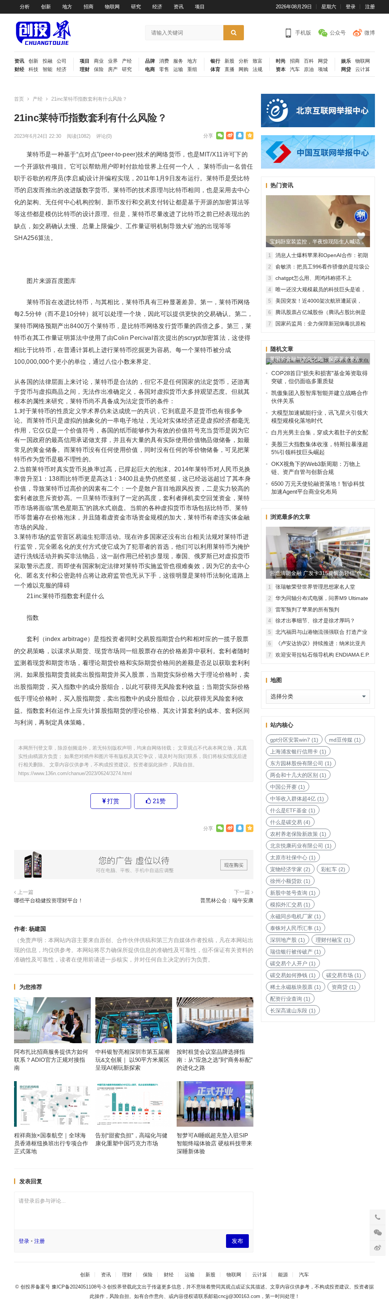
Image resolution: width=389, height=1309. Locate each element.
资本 (281, 69)
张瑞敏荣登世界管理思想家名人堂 (315, 587)
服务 (178, 61)
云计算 (362, 69)
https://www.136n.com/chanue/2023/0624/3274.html (75, 773)
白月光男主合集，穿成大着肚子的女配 (319, 432)
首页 (19, 99)
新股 (229, 61)
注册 (370, 6)
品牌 (150, 61)
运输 (178, 69)
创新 (46, 6)
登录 (351, 6)
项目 (200, 6)
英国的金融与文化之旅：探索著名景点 (315, 359)
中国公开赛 (287, 787)
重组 (192, 69)
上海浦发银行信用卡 (298, 751)
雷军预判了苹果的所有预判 (307, 609)
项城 (323, 69)
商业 (99, 61)
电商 (150, 69)
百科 (309, 61)
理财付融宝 (333, 940)
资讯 (178, 6)
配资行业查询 (290, 999)
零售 (164, 69)
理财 (85, 69)
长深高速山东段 (293, 1010)
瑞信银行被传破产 (295, 952)
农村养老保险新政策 (298, 834)
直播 (229, 69)
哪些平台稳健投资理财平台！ (48, 900)
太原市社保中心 (293, 857)
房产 (113, 69)
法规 (257, 69)
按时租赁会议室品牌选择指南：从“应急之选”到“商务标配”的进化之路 (215, 1059)
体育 (215, 69)
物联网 (112, 6)
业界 (113, 61)
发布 (237, 1241)
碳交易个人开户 (293, 963)
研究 (136, 6)
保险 (99, 69)
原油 (309, 69)
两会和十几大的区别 (298, 775)
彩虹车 (333, 869)
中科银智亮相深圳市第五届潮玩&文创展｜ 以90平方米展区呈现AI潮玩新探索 (132, 1059)
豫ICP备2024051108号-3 (79, 1287)
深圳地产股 (287, 940)
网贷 (323, 61)
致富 (257, 61)
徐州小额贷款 (290, 881)
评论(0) (104, 136)
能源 (283, 1274)
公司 (61, 61)
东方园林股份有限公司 (301, 763)
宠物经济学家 (290, 869)
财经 (19, 69)
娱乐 (346, 61)
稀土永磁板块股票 (295, 987)
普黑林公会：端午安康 (226, 900)
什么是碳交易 (290, 822)
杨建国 (37, 928)
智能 (47, 69)
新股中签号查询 (293, 893)
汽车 (295, 69)
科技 (33, 69)
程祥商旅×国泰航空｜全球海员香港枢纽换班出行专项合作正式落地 (51, 1143)
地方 (67, 6)
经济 (157, 6)
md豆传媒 (345, 740)
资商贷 (344, 987)
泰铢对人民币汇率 (295, 928)
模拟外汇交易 (290, 905)
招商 (88, 6)
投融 (47, 61)
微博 (369, 33)
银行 (215, 61)
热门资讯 (281, 185)
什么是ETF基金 (292, 810)
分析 (25, 6)
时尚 (281, 61)
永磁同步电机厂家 (295, 916)
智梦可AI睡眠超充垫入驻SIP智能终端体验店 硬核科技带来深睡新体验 (214, 1143)
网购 (243, 69)
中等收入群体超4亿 (297, 799)
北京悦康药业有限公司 (301, 846)
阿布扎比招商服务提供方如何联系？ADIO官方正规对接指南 (51, 1059)
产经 (127, 61)
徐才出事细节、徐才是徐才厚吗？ (315, 620)
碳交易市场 (343, 975)
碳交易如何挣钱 (293, 975)
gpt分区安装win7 (294, 740)
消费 (164, 61)
